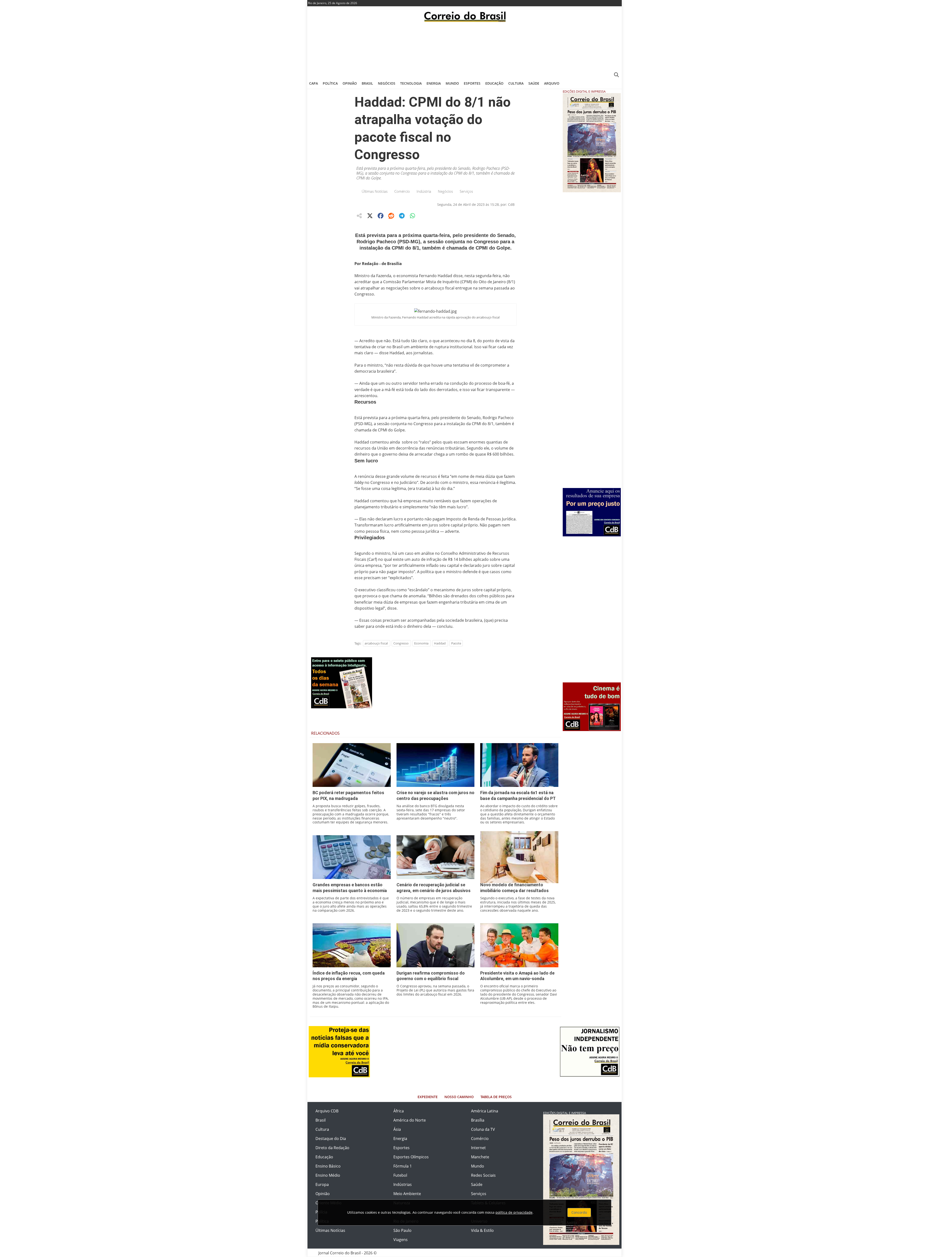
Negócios (386, 83)
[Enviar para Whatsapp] (412, 216)
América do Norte (409, 1120)
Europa (322, 1184)
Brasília (477, 1120)
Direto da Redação (332, 1147)
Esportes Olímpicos (411, 1157)
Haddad (440, 643)
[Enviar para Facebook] (380, 216)
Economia (421, 643)
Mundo (452, 83)
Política (330, 83)
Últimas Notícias (375, 191)
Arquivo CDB (326, 1111)
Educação (494, 83)
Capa (313, 83)
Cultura (516, 83)
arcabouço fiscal (376, 643)
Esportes (472, 83)
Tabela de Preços (496, 1096)
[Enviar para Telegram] (402, 216)
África (398, 1111)
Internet (478, 1147)
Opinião (350, 83)
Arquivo (551, 83)
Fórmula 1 (402, 1166)
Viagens (400, 1239)
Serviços (466, 191)
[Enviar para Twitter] (370, 216)
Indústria (424, 191)
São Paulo (402, 1230)
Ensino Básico (328, 1166)
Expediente (428, 1096)
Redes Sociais (483, 1175)
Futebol (400, 1175)
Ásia (397, 1129)
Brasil (367, 83)
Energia (434, 83)
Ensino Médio (327, 1175)
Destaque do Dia (330, 1138)
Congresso (401, 643)
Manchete (480, 1157)
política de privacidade (513, 1212)
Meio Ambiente (407, 1193)
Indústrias (402, 1184)
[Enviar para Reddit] (391, 216)
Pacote (456, 643)
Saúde (533, 83)
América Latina (484, 1111)
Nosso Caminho (459, 1096)
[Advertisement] (464, 49)
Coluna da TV (483, 1129)
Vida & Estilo (482, 1230)
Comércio (402, 191)
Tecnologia (411, 83)
